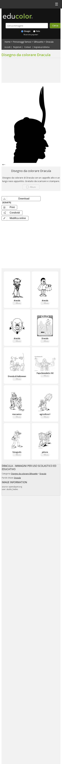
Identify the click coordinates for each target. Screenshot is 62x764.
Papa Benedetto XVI (45, 373)
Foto (38, 31)
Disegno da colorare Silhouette (24, 473)
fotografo (16, 452)
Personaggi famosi (22, 41)
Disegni (26, 31)
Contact (27, 47)
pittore (45, 452)
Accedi (7, 47)
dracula (17, 300)
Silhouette (38, 41)
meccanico (17, 414)
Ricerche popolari (31, 34)
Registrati (17, 47)
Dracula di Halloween (17, 376)
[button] (15, 218)
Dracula (49, 41)
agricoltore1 (45, 414)
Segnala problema (42, 47)
